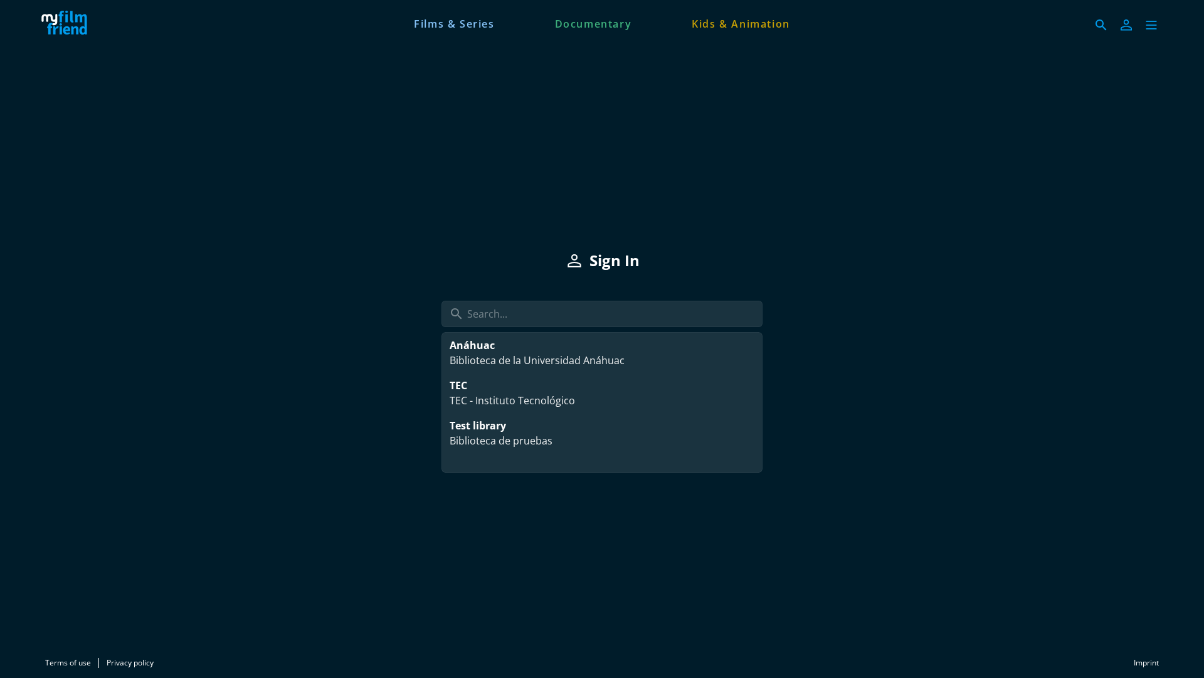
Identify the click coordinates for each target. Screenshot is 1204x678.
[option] (602, 353)
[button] (1151, 25)
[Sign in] (1126, 25)
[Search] (1101, 25)
